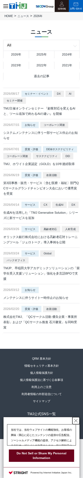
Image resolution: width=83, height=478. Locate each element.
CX (45, 204)
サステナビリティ (46, 156)
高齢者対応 (50, 229)
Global (48, 253)
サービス (30, 204)
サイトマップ (41, 401)
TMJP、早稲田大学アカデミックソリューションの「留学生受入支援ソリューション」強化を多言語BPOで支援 (41, 273)
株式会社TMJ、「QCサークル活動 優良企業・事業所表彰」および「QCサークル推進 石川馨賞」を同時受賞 (40, 322)
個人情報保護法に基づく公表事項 (41, 380)
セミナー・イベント (37, 93)
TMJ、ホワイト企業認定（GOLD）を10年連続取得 (39, 164)
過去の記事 (41, 76)
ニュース (23, 16)
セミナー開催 (15, 100)
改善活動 (51, 175)
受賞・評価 (31, 149)
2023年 (16, 65)
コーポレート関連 (54, 125)
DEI (68, 156)
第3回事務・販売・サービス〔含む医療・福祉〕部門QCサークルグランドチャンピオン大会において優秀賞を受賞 (41, 188)
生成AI (59, 204)
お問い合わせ (76, 8)
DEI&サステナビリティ (60, 149)
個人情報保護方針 (41, 372)
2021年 (67, 65)
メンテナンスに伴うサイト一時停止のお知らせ (35, 297)
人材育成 (70, 229)
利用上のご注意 (41, 387)
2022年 (42, 65)
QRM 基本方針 (41, 358)
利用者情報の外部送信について (41, 394)
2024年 (67, 54)
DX (59, 93)
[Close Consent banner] (75, 420)
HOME (8, 16)
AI (70, 93)
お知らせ (30, 125)
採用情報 (62, 9)
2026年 (16, 54)
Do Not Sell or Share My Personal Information (41, 455)
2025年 (42, 54)
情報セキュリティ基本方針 (41, 365)
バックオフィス (16, 260)
